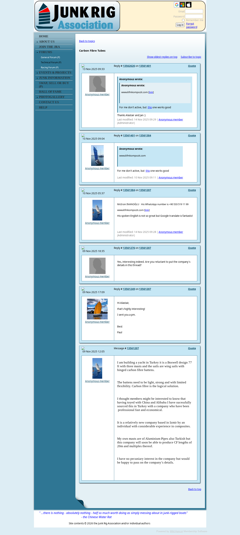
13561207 (145, 190)
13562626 (129, 66)
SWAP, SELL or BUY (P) (54, 84)
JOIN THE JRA (49, 46)
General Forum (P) (50, 57)
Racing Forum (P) (49, 67)
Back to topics (87, 41)
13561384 (145, 135)
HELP (43, 107)
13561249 (129, 289)
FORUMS (45, 52)
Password (178, 16)
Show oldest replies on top (162, 57)
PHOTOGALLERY (52, 97)
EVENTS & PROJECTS (55, 72)
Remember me (194, 20)
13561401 (145, 66)
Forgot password (191, 25)
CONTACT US (49, 102)
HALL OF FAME (50, 91)
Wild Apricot (176, 531)
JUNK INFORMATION (54, 77)
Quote (192, 66)
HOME (43, 36)
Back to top (194, 489)
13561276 (129, 248)
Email (180, 11)
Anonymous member (97, 94)
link (151, 92)
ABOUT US (47, 41)
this (150, 107)
